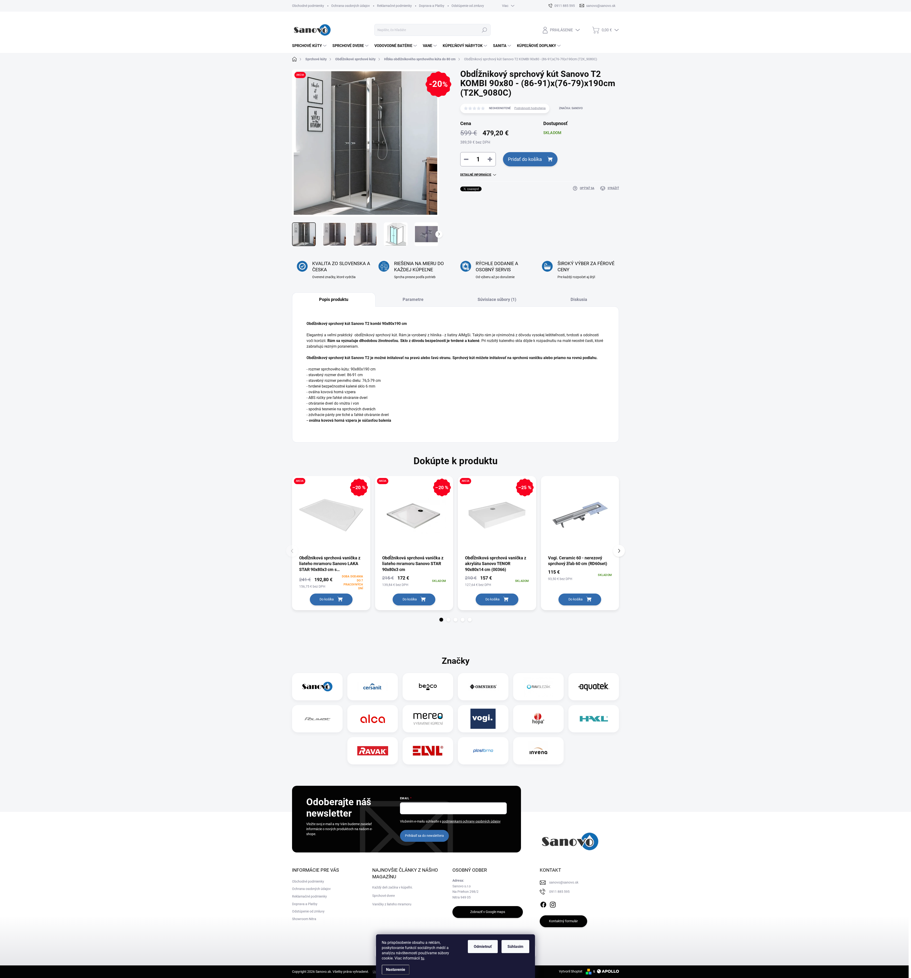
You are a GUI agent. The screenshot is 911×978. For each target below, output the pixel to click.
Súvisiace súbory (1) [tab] (497, 299)
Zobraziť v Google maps (487, 912)
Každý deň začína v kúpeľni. (392, 887)
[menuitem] (310, 46)
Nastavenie (395, 969)
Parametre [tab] (413, 299)
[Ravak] (372, 751)
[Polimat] (317, 719)
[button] (441, 619)
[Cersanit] (372, 687)
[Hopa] (538, 719)
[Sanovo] (317, 687)
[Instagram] (552, 903)
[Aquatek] (593, 687)
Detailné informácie (475, 174)
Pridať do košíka (525, 159)
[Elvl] (428, 751)
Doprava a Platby (431, 6)
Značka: (571, 108)
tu (422, 958)
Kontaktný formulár (563, 921)
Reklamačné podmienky (394, 6)
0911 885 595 (559, 892)
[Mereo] (428, 719)
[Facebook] (543, 903)
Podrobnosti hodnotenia (530, 108)
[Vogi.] (483, 719)
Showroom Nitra (304, 919)
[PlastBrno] (483, 751)
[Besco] (428, 687)
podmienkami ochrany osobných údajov (471, 821)
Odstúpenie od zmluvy (467, 6)
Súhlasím (515, 946)
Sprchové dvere (383, 896)
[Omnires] (483, 687)
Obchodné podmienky (308, 6)
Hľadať (484, 30)
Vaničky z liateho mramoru (391, 904)
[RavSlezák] (538, 687)
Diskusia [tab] (579, 299)
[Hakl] (593, 719)
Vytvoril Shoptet (570, 971)
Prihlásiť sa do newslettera (424, 836)
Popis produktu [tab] (333, 299)
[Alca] (372, 719)
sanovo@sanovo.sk (563, 882)
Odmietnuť (483, 946)
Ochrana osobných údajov (350, 6)
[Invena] (538, 751)
